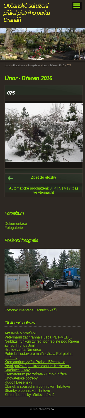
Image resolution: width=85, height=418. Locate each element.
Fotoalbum (19, 65)
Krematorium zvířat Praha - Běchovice (35, 362)
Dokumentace (16, 224)
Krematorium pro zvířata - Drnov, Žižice (36, 374)
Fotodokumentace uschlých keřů (31, 310)
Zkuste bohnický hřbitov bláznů (29, 395)
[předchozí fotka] (12, 134)
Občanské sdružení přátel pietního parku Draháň (26, 12)
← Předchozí (10, 178)
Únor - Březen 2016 (53, 65)
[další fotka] (75, 134)
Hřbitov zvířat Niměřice (23, 349)
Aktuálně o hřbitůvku (21, 333)
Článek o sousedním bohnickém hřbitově (37, 386)
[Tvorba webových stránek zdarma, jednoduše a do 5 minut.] (53, 409)
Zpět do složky (43, 177)
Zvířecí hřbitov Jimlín (21, 345)
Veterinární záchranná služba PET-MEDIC (38, 337)
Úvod (7, 65)
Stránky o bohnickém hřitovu (27, 390)
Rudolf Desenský (18, 382)
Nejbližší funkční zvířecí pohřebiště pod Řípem (42, 341)
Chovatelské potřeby (21, 378)
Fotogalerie (33, 65)
